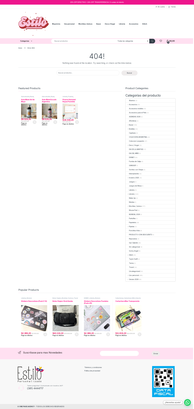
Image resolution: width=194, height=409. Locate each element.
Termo (131, 263)
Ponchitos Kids (134, 230)
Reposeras (133, 239)
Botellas (132, 129)
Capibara (132, 133)
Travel (131, 267)
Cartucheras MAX (129, 298)
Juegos (131, 182)
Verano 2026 (133, 279)
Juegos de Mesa (135, 186)
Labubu (131, 190)
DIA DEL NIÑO (134, 153)
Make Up (132, 198)
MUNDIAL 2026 (134, 214)
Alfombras (132, 121)
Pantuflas (132, 218)
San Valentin (133, 243)
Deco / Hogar (110, 24)
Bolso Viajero (57, 298)
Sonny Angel (133, 251)
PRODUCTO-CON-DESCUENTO (140, 235)
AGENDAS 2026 (134, 117)
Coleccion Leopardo (136, 141)
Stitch (144, 24)
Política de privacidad (92, 371)
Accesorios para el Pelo (137, 113)
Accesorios (133, 24)
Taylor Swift (133, 259)
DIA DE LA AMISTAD (136, 149)
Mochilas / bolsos (85, 24)
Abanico (132, 100)
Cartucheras (119, 298)
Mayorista (56, 24)
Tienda (173, 7)
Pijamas (131, 226)
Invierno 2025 (134, 178)
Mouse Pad (133, 210)
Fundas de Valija (135, 161)
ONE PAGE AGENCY (27, 406)
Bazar (98, 24)
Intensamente (134, 174)
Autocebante (25, 96)
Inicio (20, 48)
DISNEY (131, 157)
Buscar (129, 73)
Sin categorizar (134, 247)
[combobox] (83, 41)
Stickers (29, 298)
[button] (187, 402)
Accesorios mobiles (136, 109)
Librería (122, 24)
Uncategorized (134, 271)
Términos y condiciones (93, 367)
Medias (131, 202)
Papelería (132, 222)
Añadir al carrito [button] (34, 122)
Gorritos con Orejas (136, 170)
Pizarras (70, 96)
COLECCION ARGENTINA (138, 137)
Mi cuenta (161, 7)
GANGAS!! (132, 165)
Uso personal (69, 24)
